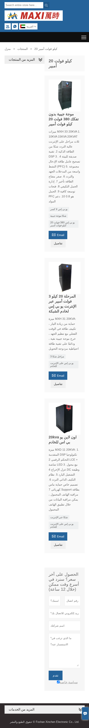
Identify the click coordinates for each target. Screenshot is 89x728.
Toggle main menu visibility (84, 37)
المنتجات (22, 48)
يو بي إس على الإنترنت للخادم (61, 365)
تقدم (55, 675)
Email (58, 234)
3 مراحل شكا (57, 356)
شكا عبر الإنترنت (59, 517)
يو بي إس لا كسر (58, 209)
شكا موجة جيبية (58, 215)
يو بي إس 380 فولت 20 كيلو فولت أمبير (62, 224)
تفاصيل (58, 243)
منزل (8, 48)
